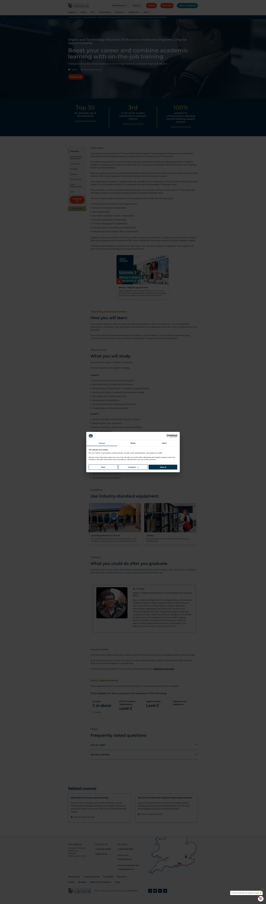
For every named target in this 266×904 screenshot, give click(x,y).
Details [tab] (133, 443)
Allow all (163, 467)
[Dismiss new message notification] (262, 890)
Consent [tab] (102, 443)
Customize (132, 467)
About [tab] (164, 443)
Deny (103, 467)
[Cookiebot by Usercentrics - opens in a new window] (168, 436)
